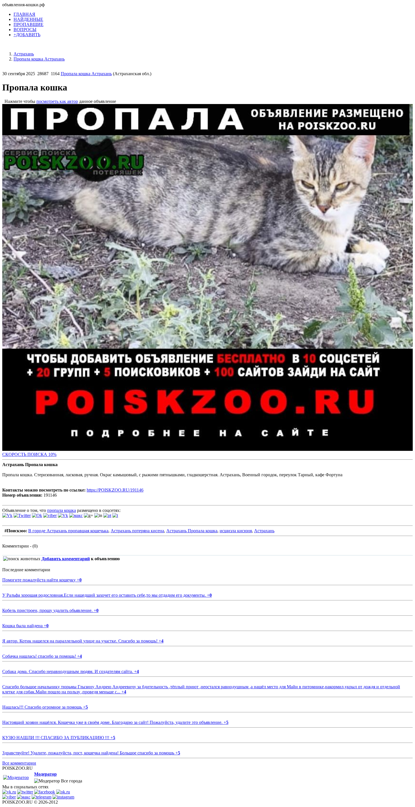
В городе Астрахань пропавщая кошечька (68, 530)
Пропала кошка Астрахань (86, 73)
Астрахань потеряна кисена (137, 530)
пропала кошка (61, 510)
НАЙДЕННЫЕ (28, 19)
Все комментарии (19, 763)
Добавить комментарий (66, 558)
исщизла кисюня (236, 530)
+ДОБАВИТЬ (27, 34)
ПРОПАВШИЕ (28, 24)
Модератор (45, 774)
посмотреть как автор (57, 101)
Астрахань (264, 530)
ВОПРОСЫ (25, 29)
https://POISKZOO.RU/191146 (115, 490)
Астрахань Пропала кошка (191, 530)
